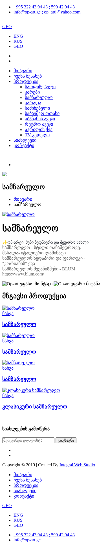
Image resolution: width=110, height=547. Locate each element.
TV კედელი (37, 134)
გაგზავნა (66, 440)
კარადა (33, 102)
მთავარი (23, 70)
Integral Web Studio (77, 464)
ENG (18, 36)
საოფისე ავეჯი (40, 86)
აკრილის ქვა (38, 129)
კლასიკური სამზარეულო (34, 407)
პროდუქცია (26, 81)
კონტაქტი (24, 145)
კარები (32, 92)
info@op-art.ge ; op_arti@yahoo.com (47, 12)
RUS (18, 41)
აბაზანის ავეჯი (40, 118)
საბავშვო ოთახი (42, 113)
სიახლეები (25, 140)
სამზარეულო (39, 97)
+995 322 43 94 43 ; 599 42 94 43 (44, 6)
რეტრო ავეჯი (39, 124)
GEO (7, 26)
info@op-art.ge (27, 539)
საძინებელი (37, 108)
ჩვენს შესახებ (28, 76)
